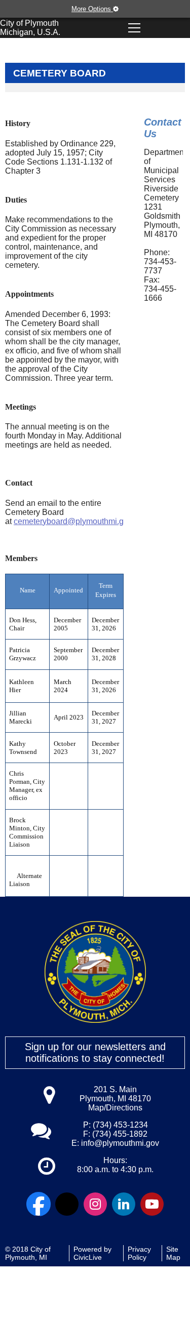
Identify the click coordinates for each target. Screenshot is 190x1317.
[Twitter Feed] (67, 1204)
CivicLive (87, 1257)
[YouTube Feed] (152, 1204)
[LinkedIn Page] (123, 1204)
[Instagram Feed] (95, 1204)
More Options (92, 9)
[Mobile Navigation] (134, 28)
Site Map (173, 1253)
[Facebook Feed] (38, 1204)
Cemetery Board (59, 73)
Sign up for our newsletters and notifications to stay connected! (95, 1052)
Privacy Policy (139, 1253)
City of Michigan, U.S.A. (30, 27)
